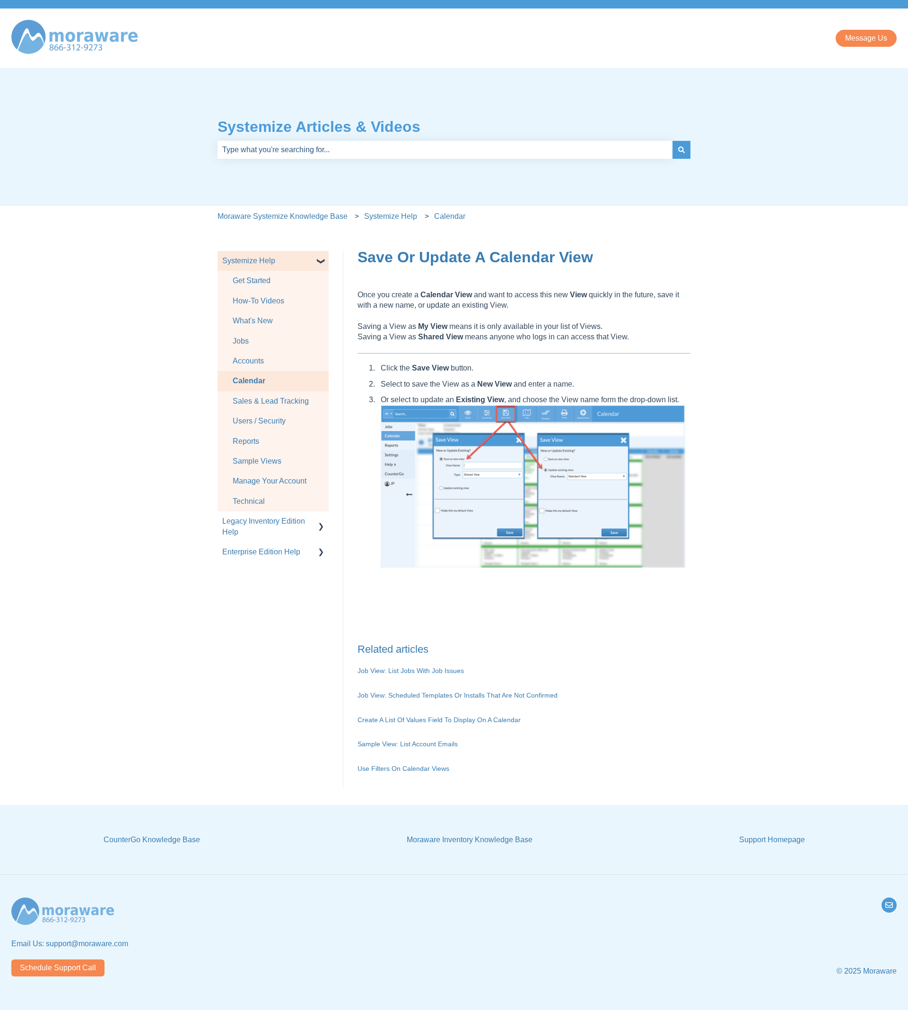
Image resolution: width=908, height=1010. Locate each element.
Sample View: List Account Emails (408, 744)
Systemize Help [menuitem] (248, 261)
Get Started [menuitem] (252, 280)
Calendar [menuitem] (249, 381)
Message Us (866, 38)
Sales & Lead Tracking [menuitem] (271, 401)
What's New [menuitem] (253, 321)
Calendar (449, 216)
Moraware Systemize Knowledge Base (283, 216)
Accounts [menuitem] (248, 361)
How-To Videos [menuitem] (258, 301)
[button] (321, 261)
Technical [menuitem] (249, 501)
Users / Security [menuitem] (259, 421)
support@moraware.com (87, 944)
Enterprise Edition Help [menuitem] (261, 552)
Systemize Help (390, 216)
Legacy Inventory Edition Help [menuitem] (263, 526)
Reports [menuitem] (246, 441)
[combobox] (445, 150)
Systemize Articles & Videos (319, 126)
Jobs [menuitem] (241, 341)
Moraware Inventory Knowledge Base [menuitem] (470, 840)
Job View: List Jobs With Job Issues (411, 670)
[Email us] (889, 905)
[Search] (681, 150)
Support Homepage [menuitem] (772, 840)
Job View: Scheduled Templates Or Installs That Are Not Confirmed (458, 695)
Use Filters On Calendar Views (403, 768)
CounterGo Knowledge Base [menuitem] (152, 840)
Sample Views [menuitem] (257, 461)
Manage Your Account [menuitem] (269, 481)
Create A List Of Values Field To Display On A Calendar (439, 720)
